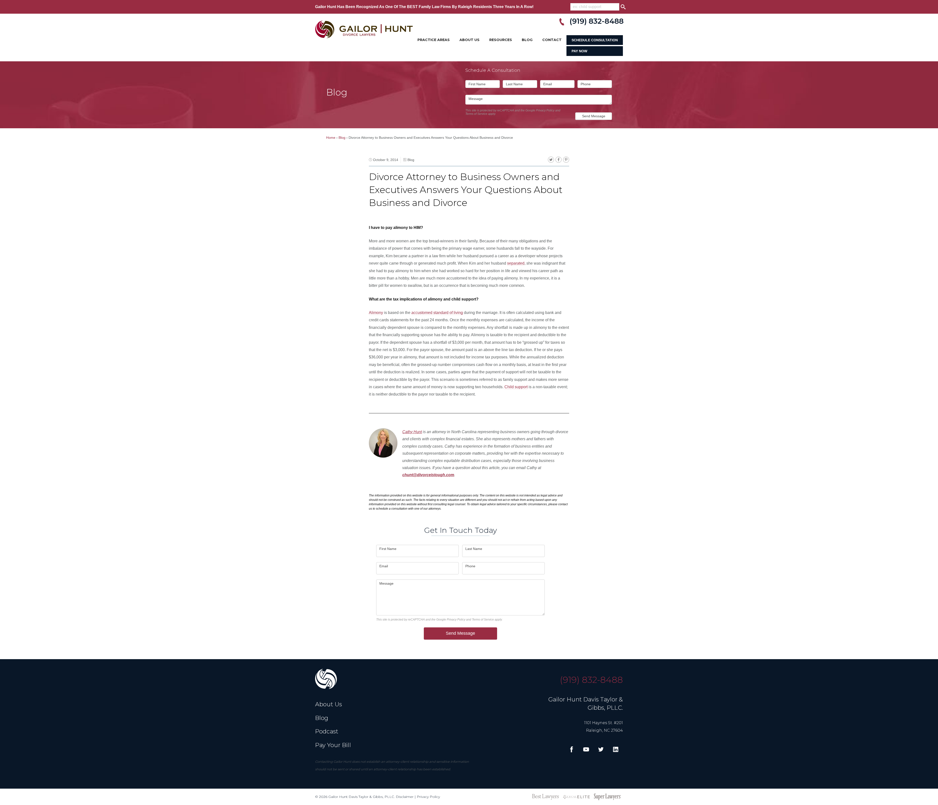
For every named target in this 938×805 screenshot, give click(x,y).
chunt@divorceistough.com (428, 475)
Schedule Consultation (595, 40)
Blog (527, 40)
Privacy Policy (545, 110)
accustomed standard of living (437, 313)
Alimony (376, 313)
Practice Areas (433, 40)
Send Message (593, 116)
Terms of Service (476, 114)
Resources (500, 40)
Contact (552, 40)
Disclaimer (405, 796)
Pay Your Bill (333, 745)
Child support (516, 387)
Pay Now (579, 51)
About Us (469, 40)
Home (330, 138)
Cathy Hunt (412, 432)
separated (515, 263)
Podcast (326, 731)
